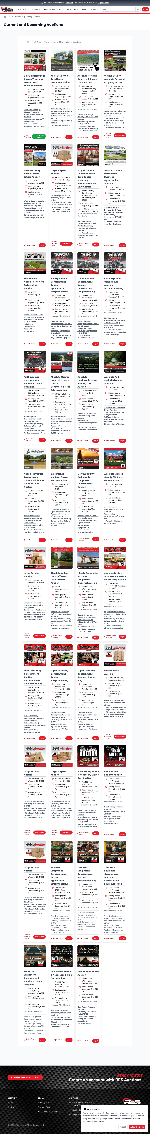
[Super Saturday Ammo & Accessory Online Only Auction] (115, 558)
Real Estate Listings (52, 9)
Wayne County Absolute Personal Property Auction (114, 79)
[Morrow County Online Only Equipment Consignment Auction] (88, 458)
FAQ (84, 9)
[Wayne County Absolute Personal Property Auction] (115, 61)
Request (69, 3)
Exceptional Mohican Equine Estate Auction (59, 477)
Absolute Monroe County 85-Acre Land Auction (113, 477)
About (10, 1102)
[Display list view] (28, 42)
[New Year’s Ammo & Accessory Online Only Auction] (62, 956)
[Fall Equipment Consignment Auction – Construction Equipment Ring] (88, 263)
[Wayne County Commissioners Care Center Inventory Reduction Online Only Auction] (88, 155)
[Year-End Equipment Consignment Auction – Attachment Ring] (88, 852)
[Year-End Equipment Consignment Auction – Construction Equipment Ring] (115, 852)
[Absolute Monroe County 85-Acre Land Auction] (115, 458)
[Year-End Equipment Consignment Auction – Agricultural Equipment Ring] (62, 852)
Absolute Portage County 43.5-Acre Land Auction (87, 79)
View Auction (120, 135)
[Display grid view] (25, 42)
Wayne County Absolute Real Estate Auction (32, 173)
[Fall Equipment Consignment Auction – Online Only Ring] (35, 362)
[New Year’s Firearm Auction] (88, 956)
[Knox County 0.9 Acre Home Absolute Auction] (62, 61)
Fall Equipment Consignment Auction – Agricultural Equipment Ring (59, 285)
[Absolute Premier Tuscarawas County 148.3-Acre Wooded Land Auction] (35, 458)
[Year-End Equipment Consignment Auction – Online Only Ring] (35, 956)
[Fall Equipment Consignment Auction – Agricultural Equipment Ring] (62, 263)
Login (145, 9)
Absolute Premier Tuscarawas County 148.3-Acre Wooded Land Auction (34, 480)
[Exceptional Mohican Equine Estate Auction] (62, 458)
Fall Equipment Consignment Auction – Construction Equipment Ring (86, 285)
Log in (69, 137)
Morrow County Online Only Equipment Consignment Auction (85, 480)
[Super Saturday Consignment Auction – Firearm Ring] (88, 655)
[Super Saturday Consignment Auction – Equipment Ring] (62, 655)
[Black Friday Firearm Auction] (115, 756)
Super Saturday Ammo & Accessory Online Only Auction (115, 576)
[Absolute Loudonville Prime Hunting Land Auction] (88, 362)
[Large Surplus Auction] (62, 155)
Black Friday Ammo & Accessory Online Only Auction (88, 774)
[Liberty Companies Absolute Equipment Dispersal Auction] (88, 558)
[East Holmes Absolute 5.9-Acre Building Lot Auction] (35, 263)
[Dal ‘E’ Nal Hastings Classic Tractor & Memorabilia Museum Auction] (35, 61)
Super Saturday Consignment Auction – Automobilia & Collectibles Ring (33, 677)
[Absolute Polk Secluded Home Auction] (115, 362)
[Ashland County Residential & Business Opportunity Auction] (115, 155)
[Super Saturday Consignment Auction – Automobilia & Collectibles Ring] (35, 655)
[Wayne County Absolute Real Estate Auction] (35, 155)
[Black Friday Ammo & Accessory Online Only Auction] (88, 756)
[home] (7, 9)
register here (103, 3)
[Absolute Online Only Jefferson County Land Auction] (62, 558)
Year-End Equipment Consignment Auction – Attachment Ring (86, 874)
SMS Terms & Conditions (49, 1111)
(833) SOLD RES (79, 1110)
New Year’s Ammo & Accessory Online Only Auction (61, 975)
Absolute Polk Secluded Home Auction (113, 380)
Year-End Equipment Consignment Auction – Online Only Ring (33, 978)
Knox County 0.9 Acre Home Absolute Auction (60, 79)
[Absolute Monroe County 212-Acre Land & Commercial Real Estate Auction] (62, 362)
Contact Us (13, 1107)
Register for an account (25, 1077)
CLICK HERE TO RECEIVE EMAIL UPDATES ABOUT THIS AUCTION (60, 211)
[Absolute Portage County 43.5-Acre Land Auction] (88, 61)
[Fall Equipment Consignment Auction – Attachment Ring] (115, 263)
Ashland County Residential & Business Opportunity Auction (113, 177)
